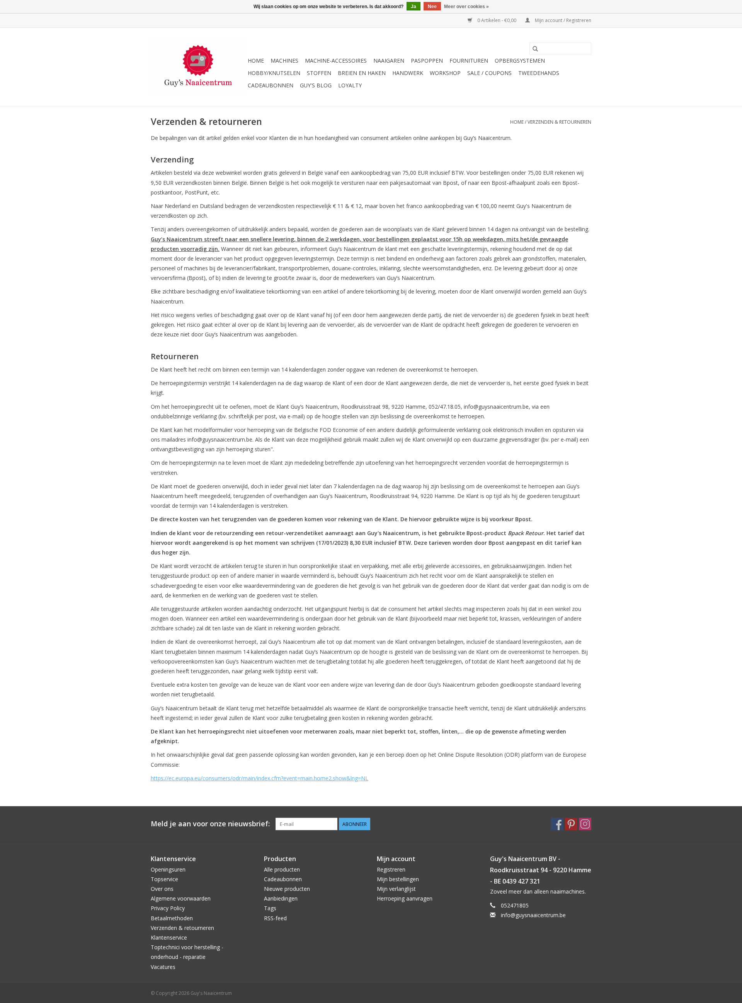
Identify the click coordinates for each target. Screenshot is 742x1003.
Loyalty (350, 85)
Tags (270, 908)
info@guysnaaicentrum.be (533, 915)
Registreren (391, 869)
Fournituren (468, 60)
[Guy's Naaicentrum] (198, 66)
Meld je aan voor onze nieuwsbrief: (210, 824)
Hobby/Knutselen (274, 73)
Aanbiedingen (281, 898)
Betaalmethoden (172, 918)
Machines (284, 60)
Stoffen (319, 73)
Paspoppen (427, 60)
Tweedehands (538, 73)
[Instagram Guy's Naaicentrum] (585, 824)
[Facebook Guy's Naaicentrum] (557, 824)
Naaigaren (388, 60)
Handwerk (407, 73)
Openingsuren (168, 869)
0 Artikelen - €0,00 (496, 20)
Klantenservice (169, 937)
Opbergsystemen (520, 60)
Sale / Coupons (489, 73)
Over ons (162, 888)
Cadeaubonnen (270, 85)
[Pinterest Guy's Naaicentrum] (571, 824)
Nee (432, 6)
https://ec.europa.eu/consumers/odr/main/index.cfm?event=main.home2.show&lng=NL (259, 778)
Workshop (445, 73)
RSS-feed (275, 918)
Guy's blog (316, 85)
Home (256, 60)
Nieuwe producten (287, 888)
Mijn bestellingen (398, 879)
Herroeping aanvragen (404, 898)
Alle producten (282, 869)
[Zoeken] (535, 49)
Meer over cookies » (466, 6)
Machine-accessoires (336, 60)
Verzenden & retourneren (559, 122)
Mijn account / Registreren (562, 20)
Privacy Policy (168, 908)
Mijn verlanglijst (396, 888)
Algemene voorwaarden (181, 898)
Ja (413, 6)
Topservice (164, 879)
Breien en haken (362, 73)
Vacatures (163, 967)
